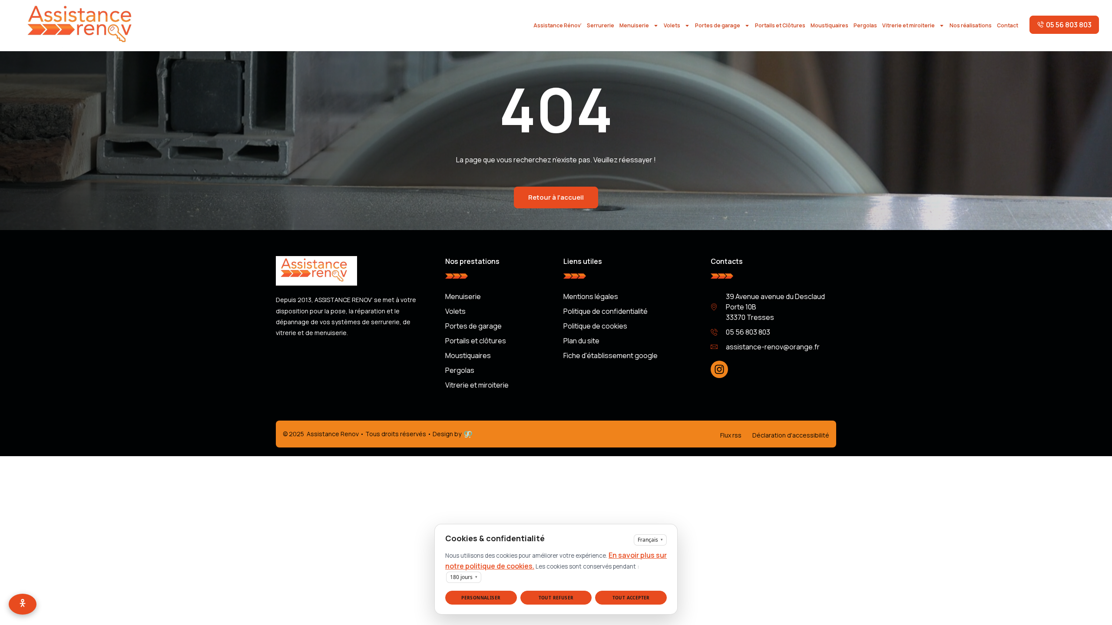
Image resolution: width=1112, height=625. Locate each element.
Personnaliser (480, 598)
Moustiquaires (829, 25)
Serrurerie (600, 25)
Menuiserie (634, 25)
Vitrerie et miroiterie (908, 25)
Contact (1007, 25)
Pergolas (865, 25)
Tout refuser (556, 598)
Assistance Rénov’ (557, 25)
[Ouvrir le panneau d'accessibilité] (22, 604)
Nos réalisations (971, 25)
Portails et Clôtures (780, 25)
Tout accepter (631, 598)
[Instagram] (719, 369)
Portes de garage (717, 25)
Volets (672, 25)
